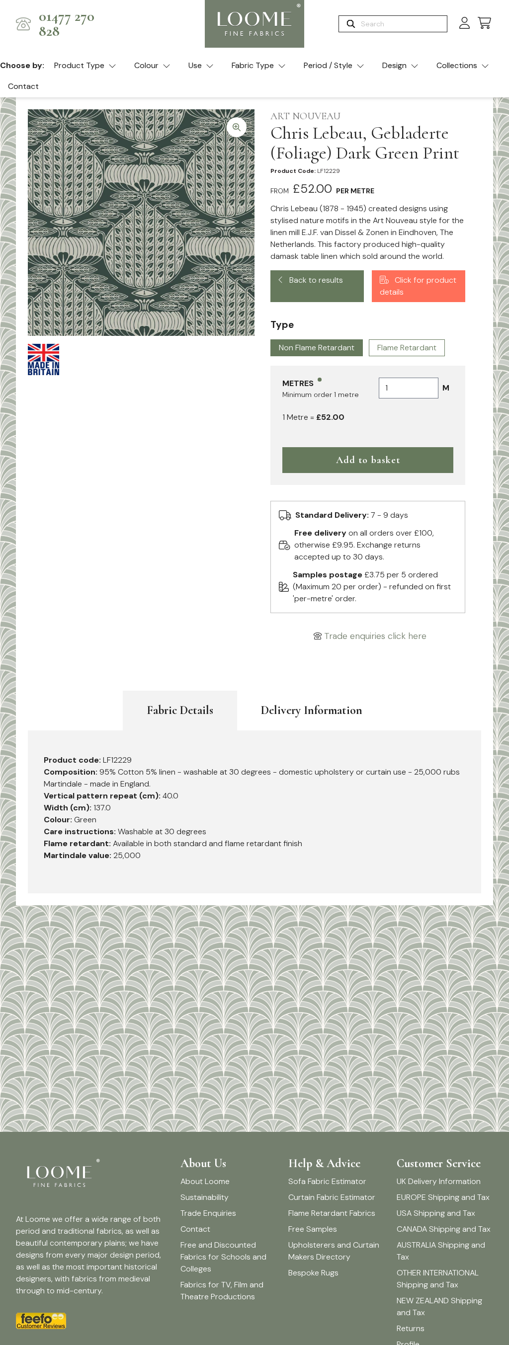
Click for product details (418, 286)
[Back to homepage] (254, 24)
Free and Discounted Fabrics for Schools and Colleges (223, 1257)
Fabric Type (253, 65)
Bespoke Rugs (313, 1272)
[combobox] (403, 24)
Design (394, 65)
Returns (410, 1328)
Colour (146, 65)
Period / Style (328, 65)
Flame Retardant (406, 347)
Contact (23, 86)
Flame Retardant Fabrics (331, 1213)
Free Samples (312, 1229)
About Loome (205, 1181)
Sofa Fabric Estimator (327, 1181)
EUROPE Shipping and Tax (443, 1197)
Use (195, 65)
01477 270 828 (66, 24)
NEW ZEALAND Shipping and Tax (439, 1306)
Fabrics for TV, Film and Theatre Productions (221, 1290)
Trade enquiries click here (375, 636)
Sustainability (204, 1197)
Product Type (79, 65)
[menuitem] (85, 66)
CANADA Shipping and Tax (444, 1229)
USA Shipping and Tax (436, 1213)
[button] (484, 23)
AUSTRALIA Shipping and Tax (441, 1251)
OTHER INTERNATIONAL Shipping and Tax (438, 1278)
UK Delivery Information (439, 1181)
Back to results (315, 280)
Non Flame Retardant (316, 347)
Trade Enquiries (208, 1213)
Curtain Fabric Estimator (331, 1197)
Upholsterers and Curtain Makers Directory (333, 1251)
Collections (456, 65)
